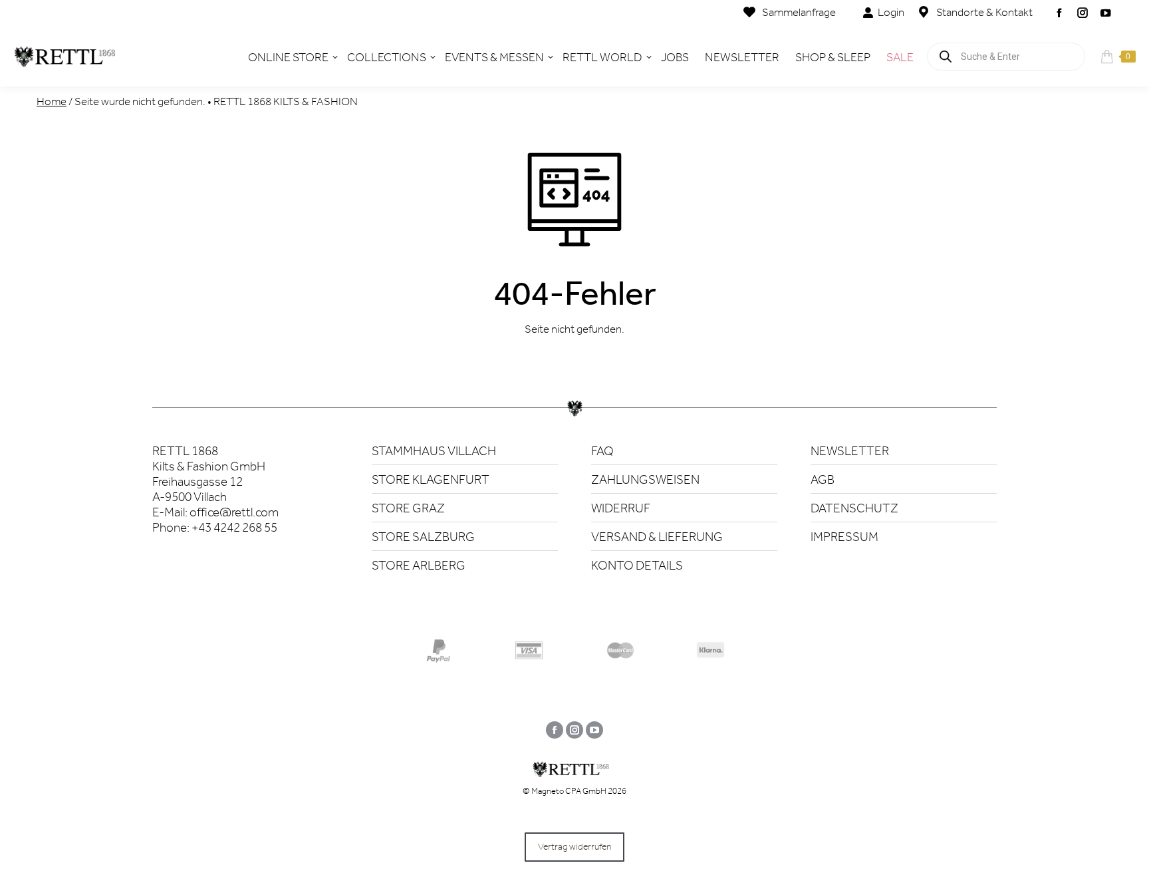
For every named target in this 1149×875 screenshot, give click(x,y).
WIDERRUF (620, 508)
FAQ (602, 450)
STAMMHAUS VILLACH (434, 450)
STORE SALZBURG (423, 536)
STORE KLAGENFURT (430, 479)
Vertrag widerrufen (574, 846)
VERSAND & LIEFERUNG (657, 536)
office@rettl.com (234, 512)
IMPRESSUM (844, 536)
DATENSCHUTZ (854, 508)
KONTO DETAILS (637, 565)
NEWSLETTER (850, 450)
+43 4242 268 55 (234, 527)
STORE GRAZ (408, 508)
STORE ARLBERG (418, 565)
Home (51, 101)
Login (891, 12)
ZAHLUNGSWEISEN (645, 479)
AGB (822, 479)
